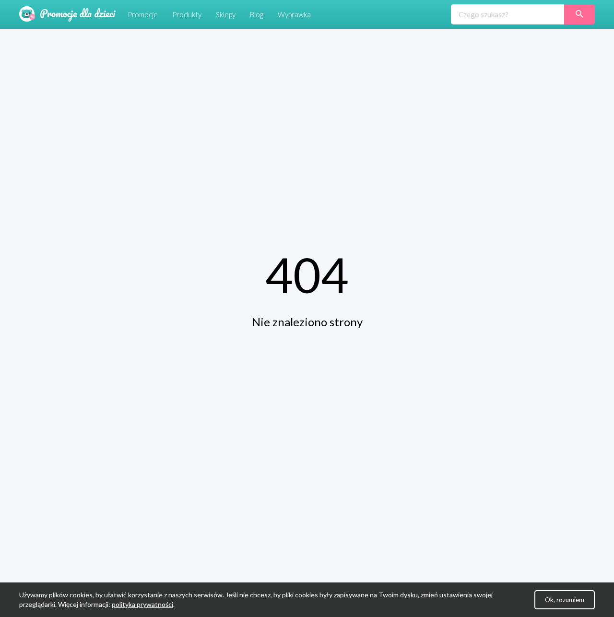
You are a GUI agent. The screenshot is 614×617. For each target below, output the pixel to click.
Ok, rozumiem (564, 600)
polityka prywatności (142, 604)
